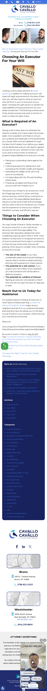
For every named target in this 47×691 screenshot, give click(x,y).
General (10, 456)
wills (8, 510)
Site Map (18, 686)
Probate (10, 490)
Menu (38, 2)
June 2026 (11, 411)
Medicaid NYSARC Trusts (17, 473)
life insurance (12, 466)
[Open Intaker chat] (23, 690)
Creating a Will (31, 337)
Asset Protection (14, 429)
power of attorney (15, 486)
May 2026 (11, 415)
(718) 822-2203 (25, 584)
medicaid (10, 470)
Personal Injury (13, 483)
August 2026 (12, 405)
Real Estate (12, 493)
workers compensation (17, 513)
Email (18, 2)
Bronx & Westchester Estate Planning (16, 49)
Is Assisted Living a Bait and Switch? (22, 388)
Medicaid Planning (15, 476)
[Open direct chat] (41, 640)
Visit (23, 2)
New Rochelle (27, 25)
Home (6, 2)
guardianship (12, 459)
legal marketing (20, 682)
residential (11, 500)
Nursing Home (13, 480)
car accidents (12, 443)
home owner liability (15, 463)
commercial (12, 446)
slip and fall (11, 503)
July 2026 (11, 408)
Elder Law (11, 449)
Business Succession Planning (20, 436)
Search (28, 2)
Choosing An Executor (16, 337)
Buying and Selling (15, 439)
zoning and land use (15, 517)
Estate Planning (14, 453)
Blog (35, 49)
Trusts (9, 507)
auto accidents (13, 432)
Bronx (29, 23)
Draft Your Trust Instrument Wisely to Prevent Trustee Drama (23, 392)
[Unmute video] (33, 662)
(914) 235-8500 (25, 624)
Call (12, 2)
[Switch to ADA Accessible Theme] (3, 688)
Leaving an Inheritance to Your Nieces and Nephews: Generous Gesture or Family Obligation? (23, 382)
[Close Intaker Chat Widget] (44, 640)
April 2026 (11, 418)
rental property (13, 497)
